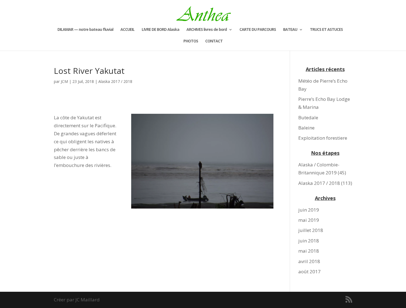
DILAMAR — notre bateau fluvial (85, 30)
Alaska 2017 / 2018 (115, 81)
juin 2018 (308, 240)
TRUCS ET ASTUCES (326, 30)
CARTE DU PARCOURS (257, 30)
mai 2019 (308, 220)
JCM (64, 81)
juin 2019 (308, 210)
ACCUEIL (127, 30)
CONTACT (214, 41)
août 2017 (309, 271)
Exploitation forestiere (322, 138)
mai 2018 (308, 251)
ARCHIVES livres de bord (206, 30)
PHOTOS (190, 41)
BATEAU (290, 30)
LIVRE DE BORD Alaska (160, 30)
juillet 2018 (310, 230)
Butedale (308, 117)
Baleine (306, 128)
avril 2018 (309, 261)
